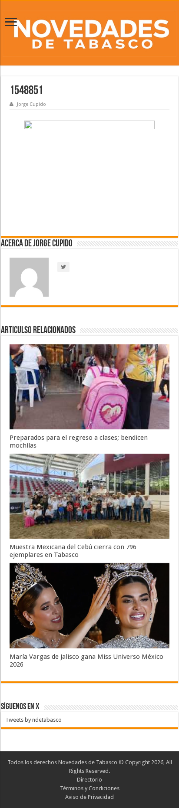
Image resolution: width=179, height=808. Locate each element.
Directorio (89, 779)
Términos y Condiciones (89, 788)
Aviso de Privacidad (89, 797)
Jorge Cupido (31, 104)
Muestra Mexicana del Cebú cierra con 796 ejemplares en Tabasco (73, 551)
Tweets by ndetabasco (33, 719)
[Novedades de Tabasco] (89, 33)
